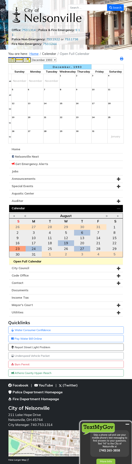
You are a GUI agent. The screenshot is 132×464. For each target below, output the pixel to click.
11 (50, 238)
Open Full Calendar (27, 261)
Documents (20, 290)
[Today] (27, 59)
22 (114, 243)
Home (16, 149)
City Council (20, 268)
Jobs (15, 171)
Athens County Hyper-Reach (32, 373)
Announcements (23, 179)
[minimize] (127, 424)
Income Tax (20, 297)
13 (82, 238)
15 (114, 238)
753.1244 (50, 44)
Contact (17, 283)
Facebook (20, 385)
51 (10, 123)
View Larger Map (17, 460)
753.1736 (71, 39)
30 (17, 254)
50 (10, 109)
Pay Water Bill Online (28, 338)
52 (10, 137)
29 (114, 249)
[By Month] (12, 59)
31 (34, 254)
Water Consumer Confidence (32, 330)
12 (66, 238)
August (66, 216)
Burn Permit (22, 364)
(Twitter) (70, 385)
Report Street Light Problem (32, 347)
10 (34, 238)
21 (98, 243)
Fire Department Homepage (35, 399)
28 (98, 249)
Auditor (17, 201)
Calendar (18, 208)
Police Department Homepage (37, 392)
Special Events (22, 186)
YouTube (45, 385)
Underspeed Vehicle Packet (32, 355)
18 (50, 243)
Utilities (17, 312)
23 (17, 249)
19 (66, 243)
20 (82, 243)
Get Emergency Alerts (31, 164)
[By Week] (19, 59)
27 (82, 249)
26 (66, 249)
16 (17, 243)
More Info (106, 461)
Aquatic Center (23, 193)
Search (117, 7)
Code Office (20, 275)
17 (34, 243)
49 (10, 95)
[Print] (122, 59)
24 (34, 249)
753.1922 (53, 39)
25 (50, 249)
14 (98, 238)
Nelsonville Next (27, 156)
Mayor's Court (22, 305)
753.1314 (29, 30)
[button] (118, 179)
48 (10, 81)
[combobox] (87, 7)
